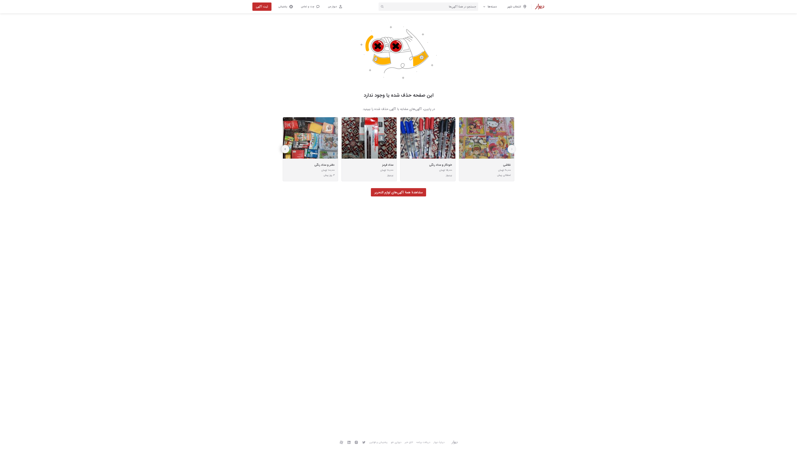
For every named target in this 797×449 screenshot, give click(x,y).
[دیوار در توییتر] (364, 442)
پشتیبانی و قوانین (378, 442)
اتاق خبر (409, 442)
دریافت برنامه (423, 442)
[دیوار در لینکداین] (349, 442)
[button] (310, 6)
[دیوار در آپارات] (341, 442)
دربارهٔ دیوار (439, 442)
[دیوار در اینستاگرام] (356, 442)
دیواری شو (396, 442)
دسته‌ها (492, 6)
